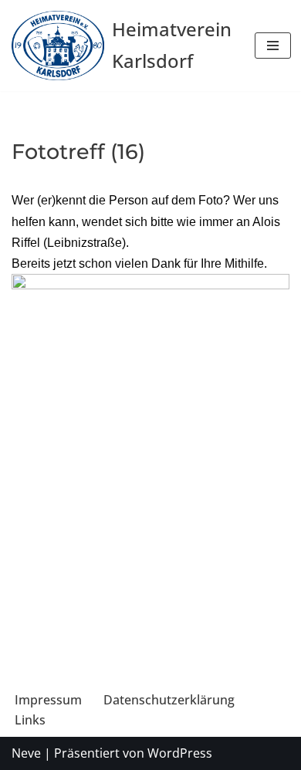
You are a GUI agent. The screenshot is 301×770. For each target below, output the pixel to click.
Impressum (48, 699)
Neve (26, 753)
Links (30, 719)
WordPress (179, 753)
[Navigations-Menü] (273, 45)
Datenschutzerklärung (169, 699)
